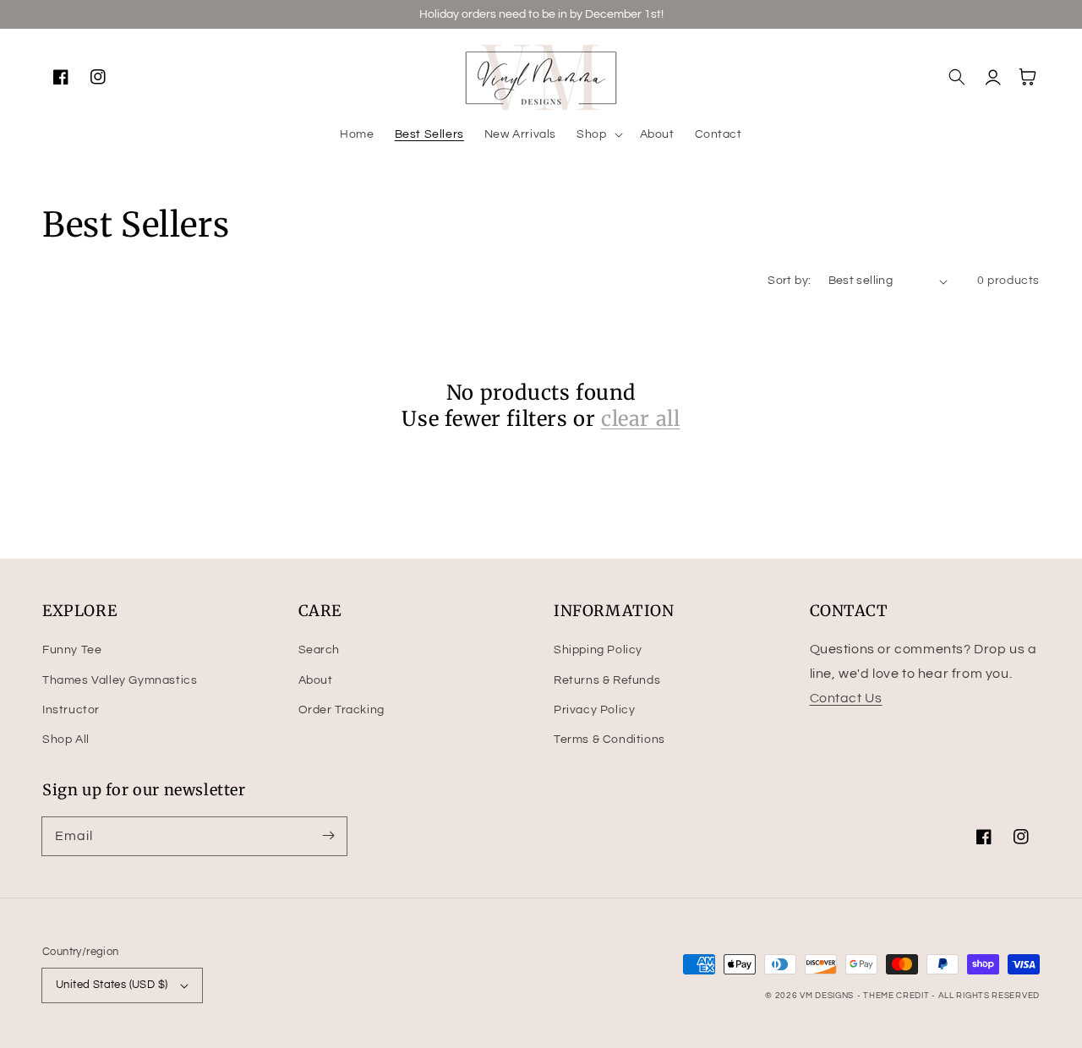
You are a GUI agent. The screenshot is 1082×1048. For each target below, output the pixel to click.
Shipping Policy (598, 650)
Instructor (71, 710)
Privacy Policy (594, 710)
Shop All (66, 739)
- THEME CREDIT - (897, 995)
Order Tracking (341, 710)
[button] (597, 134)
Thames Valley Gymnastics (119, 680)
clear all (640, 419)
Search (319, 650)
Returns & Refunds (607, 680)
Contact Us (846, 698)
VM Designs (827, 995)
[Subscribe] (328, 835)
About (315, 680)
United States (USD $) (111, 985)
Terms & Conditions (609, 739)
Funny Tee (71, 650)
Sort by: (789, 281)
